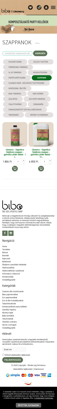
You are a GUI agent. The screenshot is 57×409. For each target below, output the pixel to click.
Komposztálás (8, 277)
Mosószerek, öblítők (17, 88)
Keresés (40, 53)
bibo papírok (38, 94)
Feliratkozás (12, 360)
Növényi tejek (7, 313)
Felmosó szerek (15, 62)
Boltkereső (6, 261)
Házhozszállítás (8, 268)
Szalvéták (13, 99)
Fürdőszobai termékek (18, 67)
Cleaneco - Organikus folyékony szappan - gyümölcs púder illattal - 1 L (15, 153)
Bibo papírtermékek (10, 294)
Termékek (6, 249)
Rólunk (5, 252)
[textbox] (28, 186)
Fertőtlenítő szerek (17, 78)
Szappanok (41, 78)
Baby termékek (15, 94)
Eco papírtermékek (9, 297)
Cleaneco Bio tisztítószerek (13, 291)
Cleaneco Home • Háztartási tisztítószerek (26, 83)
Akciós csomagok (9, 325)
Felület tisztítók (40, 62)
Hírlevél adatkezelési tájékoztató (17, 355)
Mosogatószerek (40, 72)
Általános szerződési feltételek (14, 264)
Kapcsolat (6, 258)
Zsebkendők (38, 104)
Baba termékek (8, 316)
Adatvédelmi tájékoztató (22, 369)
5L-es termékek (15, 72)
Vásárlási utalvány (9, 322)
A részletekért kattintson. (43, 398)
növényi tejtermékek (39, 115)
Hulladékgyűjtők (8, 280)
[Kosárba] (15, 168)
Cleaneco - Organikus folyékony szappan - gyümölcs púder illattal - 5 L (41, 153)
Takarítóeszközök (9, 303)
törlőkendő (14, 115)
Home (4, 246)
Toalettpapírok (15, 104)
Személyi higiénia (9, 309)
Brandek (5, 255)
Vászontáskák (7, 319)
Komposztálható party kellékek (14, 306)
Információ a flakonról (11, 274)
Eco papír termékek (37, 99)
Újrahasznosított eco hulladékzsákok (25, 110)
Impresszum (39, 369)
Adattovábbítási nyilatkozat (13, 271)
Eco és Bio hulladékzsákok (12, 300)
